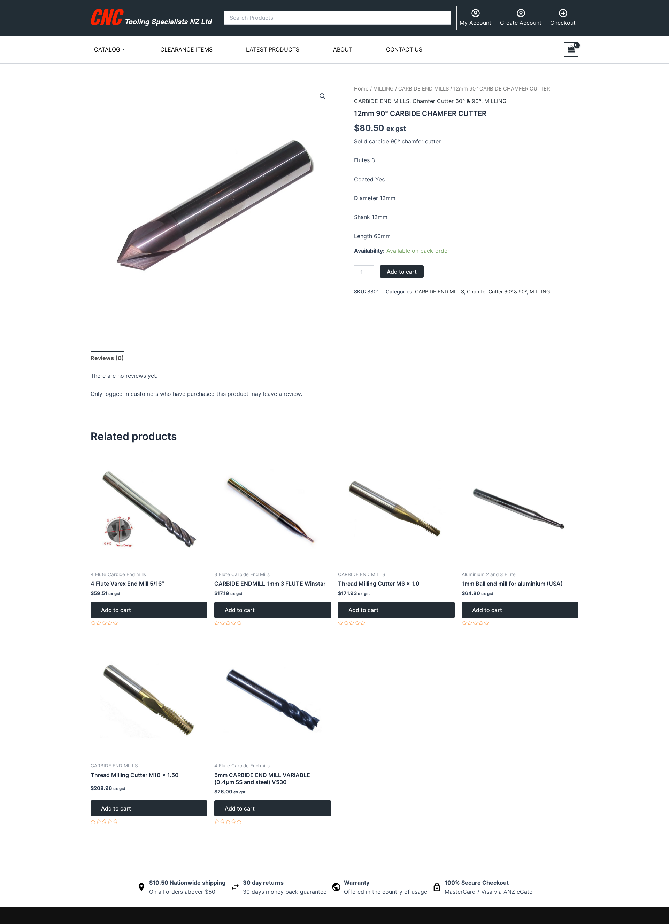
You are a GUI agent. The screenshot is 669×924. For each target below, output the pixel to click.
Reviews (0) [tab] (107, 357)
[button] (322, 96)
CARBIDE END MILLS (423, 89)
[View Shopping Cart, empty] (571, 49)
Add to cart (402, 271)
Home (361, 89)
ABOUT (342, 49)
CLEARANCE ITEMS (186, 49)
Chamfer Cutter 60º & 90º (447, 100)
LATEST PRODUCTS (272, 49)
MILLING (383, 89)
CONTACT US (404, 49)
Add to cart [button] (116, 609)
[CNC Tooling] (152, 17)
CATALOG (107, 49)
